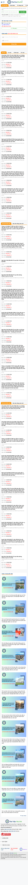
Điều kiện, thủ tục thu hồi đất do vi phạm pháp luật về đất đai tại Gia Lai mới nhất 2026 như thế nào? (13, 789)
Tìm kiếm (22, 12)
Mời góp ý (14, 28)
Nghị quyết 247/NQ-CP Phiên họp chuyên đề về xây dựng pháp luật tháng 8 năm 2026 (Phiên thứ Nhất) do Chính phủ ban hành (13, 140)
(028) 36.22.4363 (7, 829)
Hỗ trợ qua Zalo (6, 23)
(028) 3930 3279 (12, 831)
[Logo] (7, 821)
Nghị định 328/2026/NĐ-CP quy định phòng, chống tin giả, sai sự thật (12, 275)
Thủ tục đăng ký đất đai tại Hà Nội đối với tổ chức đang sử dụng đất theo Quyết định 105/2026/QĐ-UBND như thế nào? (13, 766)
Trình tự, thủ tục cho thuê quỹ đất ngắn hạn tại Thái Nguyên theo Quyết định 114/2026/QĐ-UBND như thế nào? (13, 596)
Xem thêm (24, 815)
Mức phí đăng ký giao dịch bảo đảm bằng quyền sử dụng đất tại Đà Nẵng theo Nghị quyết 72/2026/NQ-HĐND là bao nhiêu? (14, 644)
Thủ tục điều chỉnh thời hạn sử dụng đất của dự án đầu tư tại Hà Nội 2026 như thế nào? (13, 811)
